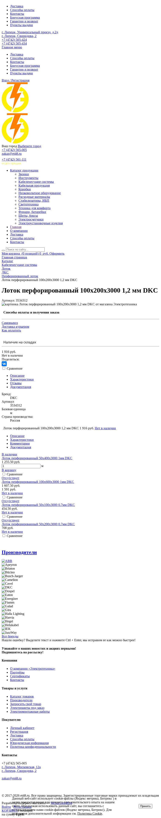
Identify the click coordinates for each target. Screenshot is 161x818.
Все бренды (10, 636)
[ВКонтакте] (4, 363)
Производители (19, 552)
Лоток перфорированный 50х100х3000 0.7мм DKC (38, 505)
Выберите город (29, 146)
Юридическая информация (29, 743)
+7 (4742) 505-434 (14, 43)
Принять (145, 806)
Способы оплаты (22, 10)
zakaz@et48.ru (12, 153)
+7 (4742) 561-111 (14, 159)
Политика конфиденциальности (33, 746)
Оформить (56, 253)
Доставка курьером (15, 326)
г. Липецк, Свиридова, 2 (19, 36)
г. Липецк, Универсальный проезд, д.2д (30, 32)
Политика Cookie (89, 813)
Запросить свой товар (25, 704)
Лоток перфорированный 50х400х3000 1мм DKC (37, 458)
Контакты (17, 13)
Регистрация (19, 731)
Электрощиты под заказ (27, 708)
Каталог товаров (22, 696)
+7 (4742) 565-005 (14, 150)
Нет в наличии (105, 428)
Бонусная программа (25, 17)
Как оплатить (11, 330)
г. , (21, 767)
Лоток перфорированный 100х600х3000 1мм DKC (38, 482)
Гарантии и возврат (24, 21)
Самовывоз (10, 323)
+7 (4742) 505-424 (14, 39)
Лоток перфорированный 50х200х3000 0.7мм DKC (38, 524)
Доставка (16, 6)
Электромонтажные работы (30, 711)
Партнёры (17, 672)
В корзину (9, 470)
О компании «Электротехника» (32, 668)
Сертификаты (20, 676)
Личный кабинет (22, 728)
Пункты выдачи (21, 25)
